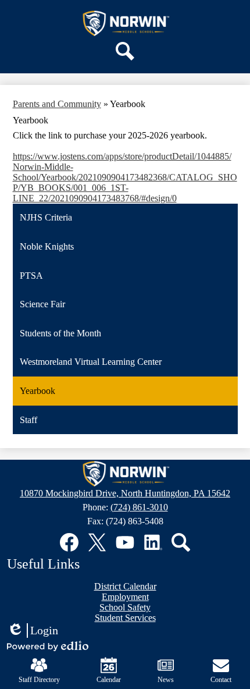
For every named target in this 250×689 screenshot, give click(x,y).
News (166, 680)
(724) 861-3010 (139, 507)
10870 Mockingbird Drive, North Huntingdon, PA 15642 (125, 493)
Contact (220, 680)
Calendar (109, 680)
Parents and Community (57, 104)
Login (32, 631)
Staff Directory (39, 680)
